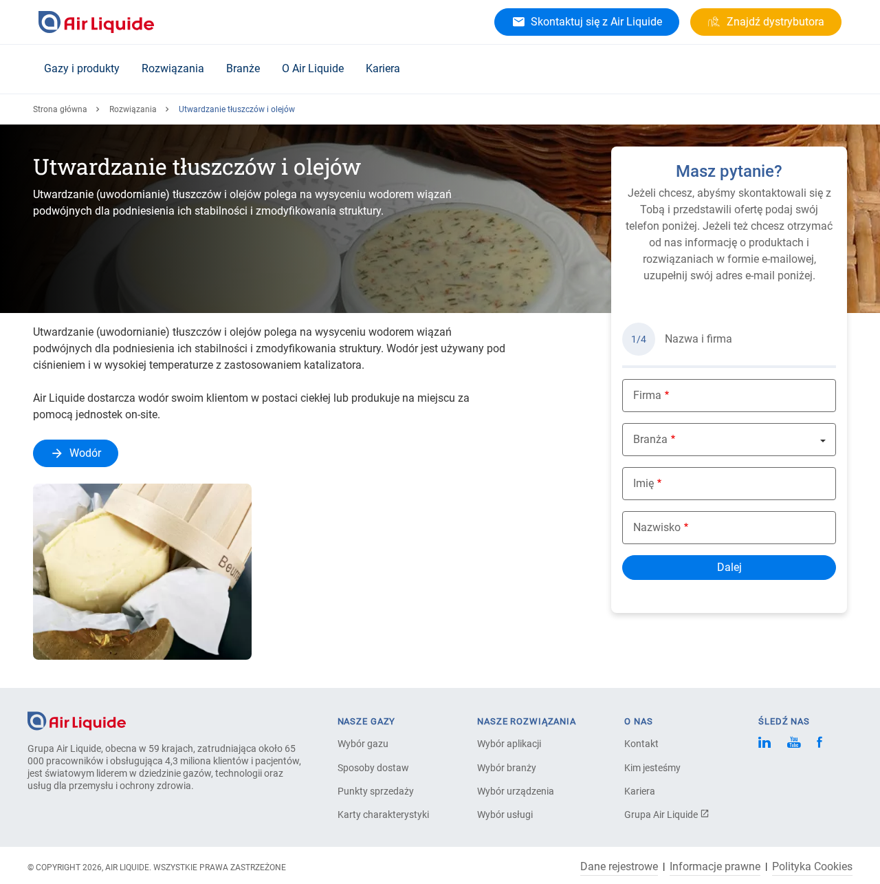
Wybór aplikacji (509, 743)
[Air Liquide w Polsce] (96, 22)
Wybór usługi (505, 814)
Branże (243, 68)
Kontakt (641, 743)
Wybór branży (506, 767)
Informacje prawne (715, 866)
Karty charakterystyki (383, 814)
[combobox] (729, 439)
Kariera (383, 68)
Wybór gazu (363, 743)
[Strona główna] (77, 720)
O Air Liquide (313, 68)
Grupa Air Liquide (662, 814)
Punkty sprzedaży (376, 791)
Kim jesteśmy (652, 767)
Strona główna (60, 109)
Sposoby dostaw (373, 767)
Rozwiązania (173, 68)
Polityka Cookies (812, 866)
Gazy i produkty (82, 68)
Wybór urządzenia (515, 791)
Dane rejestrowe (619, 866)
